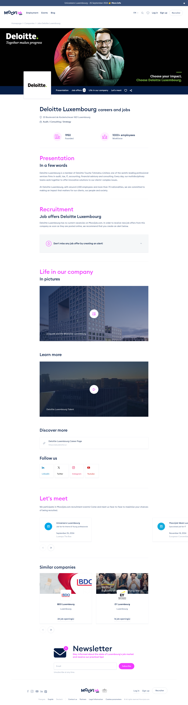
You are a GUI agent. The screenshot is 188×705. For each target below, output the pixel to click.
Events (44, 12)
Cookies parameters (113, 699)
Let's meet (116, 90)
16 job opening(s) (122, 619)
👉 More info (115, 3)
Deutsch (59, 699)
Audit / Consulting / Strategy (57, 121)
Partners (83, 699)
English (50, 699)
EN (135, 12)
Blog (53, 12)
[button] (51, 547)
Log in (155, 12)
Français (42, 699)
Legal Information (96, 699)
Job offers (78, 90)
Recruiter (176, 13)
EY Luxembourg (122, 604)
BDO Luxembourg (65, 604)
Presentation (62, 90)
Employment (32, 12)
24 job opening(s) (66, 619)
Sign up (163, 12)
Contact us (72, 699)
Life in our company (98, 90)
